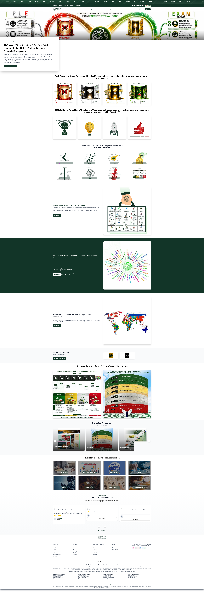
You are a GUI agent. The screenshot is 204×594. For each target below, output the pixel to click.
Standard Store (95, 552)
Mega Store (94, 549)
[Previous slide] (55, 441)
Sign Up (147, 9)
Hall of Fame (102, 9)
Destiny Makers (115, 549)
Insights (65, 5)
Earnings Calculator (111, 9)
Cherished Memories (56, 552)
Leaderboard (60, 5)
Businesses (55, 556)
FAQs (68, 5)
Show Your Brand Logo (60, 358)
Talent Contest (75, 552)
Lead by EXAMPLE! (69, 274)
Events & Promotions (57, 554)
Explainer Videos (56, 551)
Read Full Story (68, 519)
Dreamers (114, 544)
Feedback (54, 549)
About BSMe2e (55, 544)
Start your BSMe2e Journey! (10, 65)
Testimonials (55, 5)
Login (143, 9)
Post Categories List (76, 551)
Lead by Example (78, 5)
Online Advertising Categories (98, 544)
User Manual (75, 544)
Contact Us (72, 5)
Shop (91, 9)
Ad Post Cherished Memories (97, 547)
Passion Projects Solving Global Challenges (69, 205)
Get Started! (58, 274)
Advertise (96, 9)
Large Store (94, 551)
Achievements (75, 547)
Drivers (113, 547)
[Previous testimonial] (99, 527)
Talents (86, 9)
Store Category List (96, 545)
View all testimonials (101, 530)
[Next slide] (149, 441)
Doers (113, 545)
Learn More (57, 215)
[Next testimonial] (105, 527)
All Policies (55, 545)
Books (74, 549)
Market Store (94, 554)
